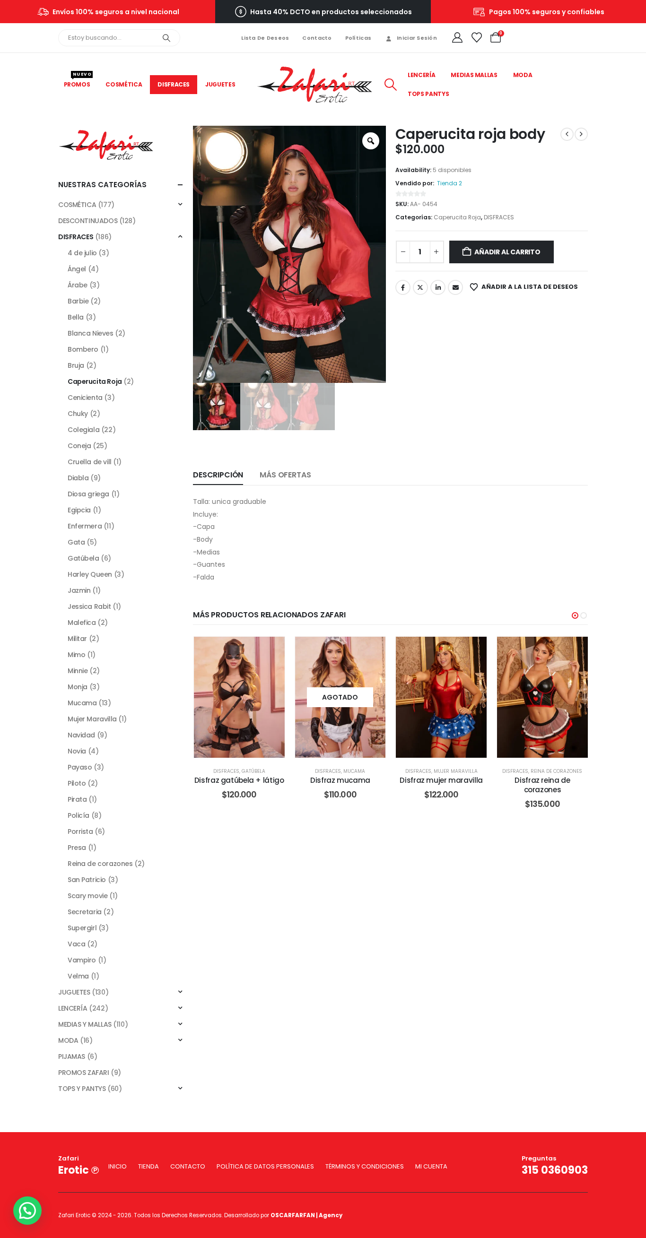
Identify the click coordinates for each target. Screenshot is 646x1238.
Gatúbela (253, 771)
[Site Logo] (314, 85)
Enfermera (85, 526)
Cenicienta (85, 397)
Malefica (82, 622)
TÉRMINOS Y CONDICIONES (364, 1166)
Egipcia (79, 510)
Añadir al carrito (507, 252)
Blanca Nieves (90, 333)
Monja (77, 687)
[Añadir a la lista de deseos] (270, 651)
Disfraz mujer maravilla (441, 780)
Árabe (77, 285)
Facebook (402, 287)
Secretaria (85, 912)
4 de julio (82, 253)
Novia (77, 751)
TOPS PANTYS (428, 94)
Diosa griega (88, 494)
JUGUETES (220, 84)
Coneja (79, 445)
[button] (390, 84)
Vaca (76, 944)
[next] (581, 134)
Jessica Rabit (89, 606)
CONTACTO (187, 1166)
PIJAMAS (71, 1056)
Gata (76, 542)
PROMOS (78, 81)
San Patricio (87, 879)
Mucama (354, 771)
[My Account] (457, 37)
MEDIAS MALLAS (474, 75)
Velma (78, 976)
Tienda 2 (449, 183)
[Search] (166, 38)
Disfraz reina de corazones (542, 785)
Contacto (317, 38)
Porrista (80, 831)
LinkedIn (437, 287)
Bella (76, 317)
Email (455, 287)
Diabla (78, 478)
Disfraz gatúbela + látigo (239, 780)
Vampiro (82, 960)
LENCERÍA (421, 75)
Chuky (78, 413)
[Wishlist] (476, 37)
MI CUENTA (431, 1166)
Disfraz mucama (340, 780)
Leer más (347, 697)
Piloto (77, 783)
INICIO (117, 1166)
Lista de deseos (265, 38)
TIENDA (148, 1166)
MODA (523, 75)
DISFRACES (173, 84)
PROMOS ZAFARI (83, 1072)
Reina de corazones (556, 771)
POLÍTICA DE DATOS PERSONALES (265, 1166)
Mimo (76, 654)
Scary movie (87, 895)
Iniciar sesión (417, 38)
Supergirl (82, 928)
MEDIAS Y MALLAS (85, 1024)
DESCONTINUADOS (87, 220)
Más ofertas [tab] (285, 474)
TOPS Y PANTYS (82, 1088)
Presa (77, 847)
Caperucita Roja (457, 217)
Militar (77, 638)
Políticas (358, 38)
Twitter (420, 287)
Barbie (78, 301)
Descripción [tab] (218, 474)
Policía (78, 815)
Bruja (76, 365)
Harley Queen (90, 574)
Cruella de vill (90, 462)
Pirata (77, 799)
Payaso (80, 767)
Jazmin (79, 590)
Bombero (83, 349)
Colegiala (83, 429)
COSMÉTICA (123, 84)
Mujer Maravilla (456, 771)
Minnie (77, 670)
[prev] (567, 134)
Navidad (81, 735)
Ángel (77, 269)
